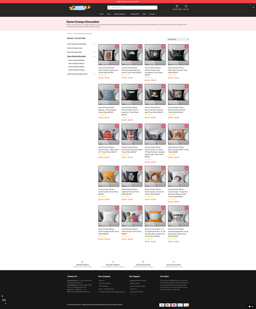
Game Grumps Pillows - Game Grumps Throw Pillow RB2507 (131, 231)
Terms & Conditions (105, 283)
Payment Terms (135, 283)
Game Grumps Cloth (74, 52)
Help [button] (252, 306)
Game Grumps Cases (74, 48)
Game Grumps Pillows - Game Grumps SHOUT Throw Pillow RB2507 (178, 149)
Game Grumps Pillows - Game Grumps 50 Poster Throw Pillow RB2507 (176, 110)
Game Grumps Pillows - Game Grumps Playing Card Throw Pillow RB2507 (108, 70)
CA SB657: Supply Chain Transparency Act (112, 292)
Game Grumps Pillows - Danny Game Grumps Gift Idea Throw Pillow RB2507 (154, 110)
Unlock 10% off (4, 300)
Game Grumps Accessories (76, 44)
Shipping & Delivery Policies (138, 280)
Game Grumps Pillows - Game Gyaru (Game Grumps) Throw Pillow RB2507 (132, 149)
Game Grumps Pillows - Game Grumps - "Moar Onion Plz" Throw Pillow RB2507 (108, 149)
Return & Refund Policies (137, 286)
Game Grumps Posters (76, 67)
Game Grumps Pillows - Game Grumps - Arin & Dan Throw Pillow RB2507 (154, 191)
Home (69, 34)
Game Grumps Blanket (76, 60)
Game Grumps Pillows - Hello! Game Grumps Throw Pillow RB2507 (178, 70)
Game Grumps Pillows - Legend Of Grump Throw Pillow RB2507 (130, 191)
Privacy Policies (103, 286)
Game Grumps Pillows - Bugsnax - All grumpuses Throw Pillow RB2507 (107, 110)
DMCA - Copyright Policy (106, 289)
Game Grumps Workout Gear (77, 74)
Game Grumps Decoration (83, 34)
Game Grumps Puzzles (76, 70)
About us (101, 280)
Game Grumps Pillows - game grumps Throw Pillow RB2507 (108, 191)
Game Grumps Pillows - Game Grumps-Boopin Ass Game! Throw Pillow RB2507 (132, 70)
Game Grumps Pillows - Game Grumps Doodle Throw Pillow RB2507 (108, 231)
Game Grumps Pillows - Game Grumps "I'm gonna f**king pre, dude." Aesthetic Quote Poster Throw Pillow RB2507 (155, 152)
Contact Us (133, 289)
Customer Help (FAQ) (136, 292)
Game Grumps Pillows (76, 63)
